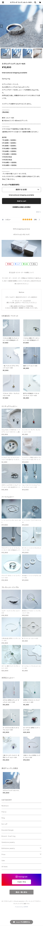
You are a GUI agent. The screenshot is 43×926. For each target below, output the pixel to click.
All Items (5, 866)
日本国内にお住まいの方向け (21, 207)
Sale (3, 860)
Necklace (5, 806)
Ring (3, 818)
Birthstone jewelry (8, 848)
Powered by (19, 907)
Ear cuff (4, 824)
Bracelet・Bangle (8, 830)
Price (3, 854)
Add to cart (21, 201)
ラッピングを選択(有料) (11, 185)
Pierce (4, 812)
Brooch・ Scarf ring (8, 836)
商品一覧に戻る (21, 892)
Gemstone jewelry (8, 842)
